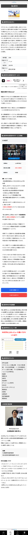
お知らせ (17, 534)
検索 (10, 534)
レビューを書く (20, 339)
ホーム (3, 534)
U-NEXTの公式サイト (14, 295)
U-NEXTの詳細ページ (14, 290)
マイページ (24, 534)
